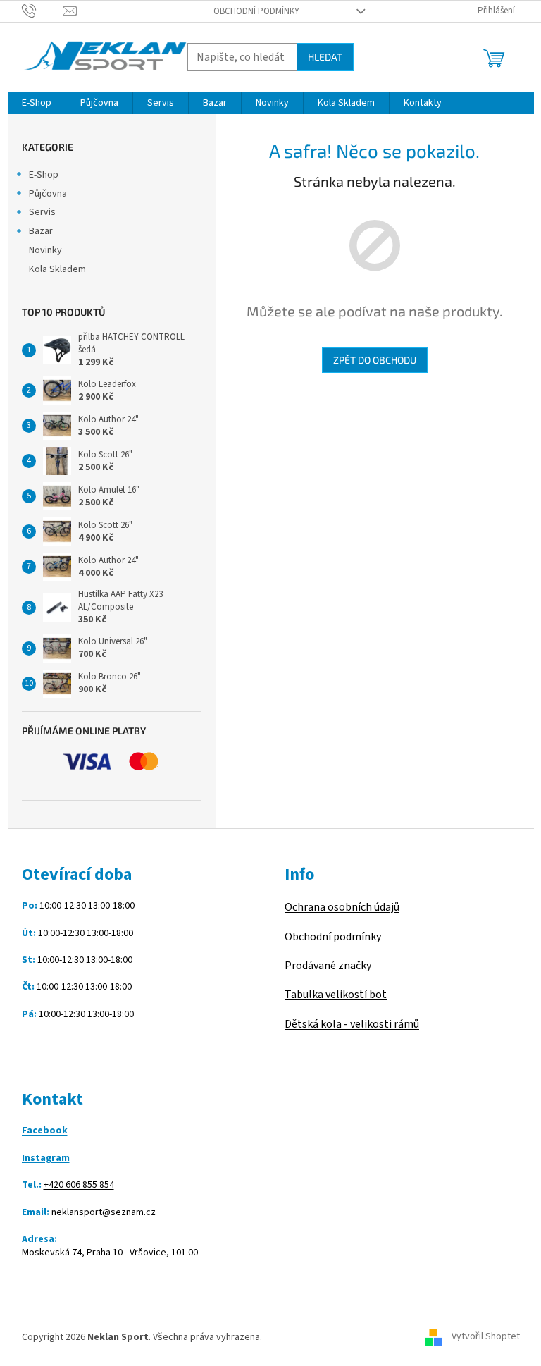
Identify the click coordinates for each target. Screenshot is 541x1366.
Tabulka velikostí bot (336, 994)
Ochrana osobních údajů (342, 907)
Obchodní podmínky (256, 11)
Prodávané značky (328, 965)
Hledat (325, 57)
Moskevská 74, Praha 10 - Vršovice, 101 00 (110, 1253)
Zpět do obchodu (374, 360)
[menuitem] (37, 103)
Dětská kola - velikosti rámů (352, 1024)
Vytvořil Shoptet (486, 1337)
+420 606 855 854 (79, 1185)
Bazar (41, 231)
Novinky (45, 250)
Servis (42, 212)
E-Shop (43, 175)
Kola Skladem (57, 269)
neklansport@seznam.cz (103, 1212)
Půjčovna (48, 194)
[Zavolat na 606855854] (42, 10)
